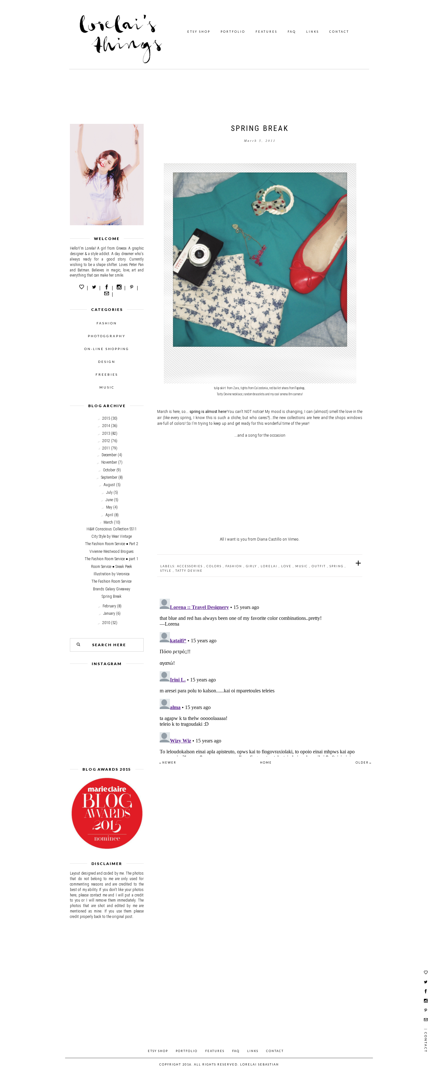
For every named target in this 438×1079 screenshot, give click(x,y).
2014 (106, 426)
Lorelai (270, 566)
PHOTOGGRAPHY (107, 336)
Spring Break (112, 596)
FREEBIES (107, 374)
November (109, 462)
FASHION (107, 323)
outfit (319, 566)
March (108, 522)
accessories (190, 566)
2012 (106, 441)
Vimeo (293, 539)
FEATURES (266, 31)
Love (287, 566)
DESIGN (106, 362)
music (302, 566)
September (109, 477)
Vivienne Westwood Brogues (111, 551)
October (109, 470)
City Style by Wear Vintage (111, 536)
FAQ (292, 31)
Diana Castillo (269, 539)
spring (337, 566)
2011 (106, 448)
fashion (234, 566)
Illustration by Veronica (112, 574)
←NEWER (167, 762)
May (109, 507)
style (166, 570)
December (109, 455)
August (109, 485)
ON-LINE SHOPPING (106, 349)
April (109, 515)
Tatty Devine (189, 570)
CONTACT (339, 31)
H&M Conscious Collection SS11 (112, 529)
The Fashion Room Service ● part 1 (111, 559)
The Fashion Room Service (111, 581)
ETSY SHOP (198, 31)
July (109, 492)
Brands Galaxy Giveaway (111, 589)
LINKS (312, 31)
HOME (266, 762)
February (109, 606)
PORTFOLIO (233, 31)
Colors (214, 566)
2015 (106, 418)
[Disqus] (259, 676)
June (109, 500)
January (109, 613)
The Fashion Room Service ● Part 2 (111, 544)
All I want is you (233, 539)
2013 (106, 433)
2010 (106, 623)
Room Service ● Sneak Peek (111, 566)
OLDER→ (364, 762)
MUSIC (106, 387)
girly (252, 566)
